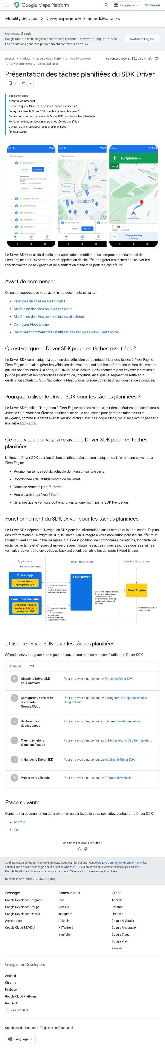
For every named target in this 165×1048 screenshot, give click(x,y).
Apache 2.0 (71, 867)
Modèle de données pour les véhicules (43, 309)
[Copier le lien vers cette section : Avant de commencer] (59, 282)
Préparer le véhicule (118, 778)
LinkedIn (64, 920)
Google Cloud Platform (20, 996)
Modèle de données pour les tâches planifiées (49, 317)
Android (19, 822)
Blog (61, 900)
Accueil (9, 58)
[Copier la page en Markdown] (24, 83)
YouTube (64, 934)
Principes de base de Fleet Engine (40, 301)
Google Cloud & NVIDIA (20, 927)
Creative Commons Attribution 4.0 (118, 862)
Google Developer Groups (22, 907)
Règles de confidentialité (56, 1028)
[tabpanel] (82, 730)
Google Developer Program (23, 900)
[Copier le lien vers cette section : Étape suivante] (44, 803)
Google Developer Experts (22, 914)
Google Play (120, 941)
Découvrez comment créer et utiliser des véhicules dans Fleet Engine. (66, 332)
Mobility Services (21, 18)
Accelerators (14, 920)
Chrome (117, 907)
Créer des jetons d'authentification (128, 740)
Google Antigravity (124, 927)
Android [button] (15, 666)
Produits (25, 58)
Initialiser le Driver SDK (119, 759)
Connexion (152, 5)
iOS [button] (31, 666)
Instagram (65, 914)
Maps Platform (53, 5)
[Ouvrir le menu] (7, 5)
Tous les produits (16, 1010)
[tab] (15, 666)
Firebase (117, 914)
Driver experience (63, 18)
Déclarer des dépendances (123, 721)
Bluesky (63, 907)
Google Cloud (121, 934)
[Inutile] (156, 58)
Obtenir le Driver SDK (119, 678)
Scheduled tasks (104, 18)
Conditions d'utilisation (20, 1028)
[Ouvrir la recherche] (106, 5)
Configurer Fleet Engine (31, 324)
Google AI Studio (123, 920)
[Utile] (150, 58)
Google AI (11, 1003)
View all (117, 948)
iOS (16, 830)
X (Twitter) (65, 927)
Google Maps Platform (50, 58)
